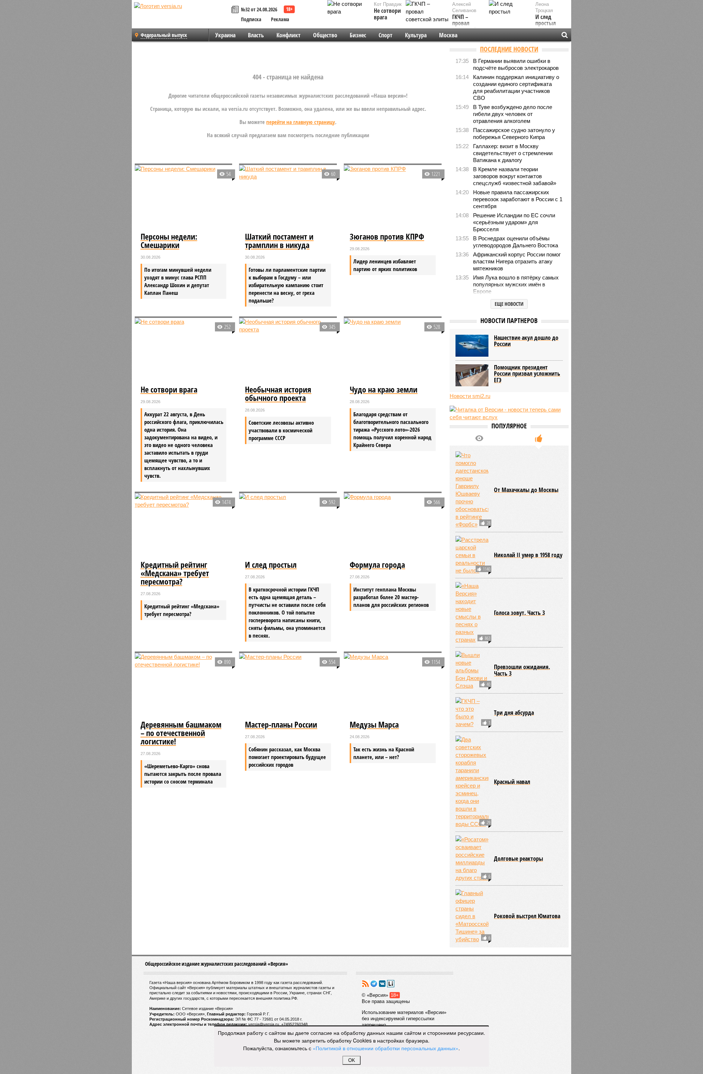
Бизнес (358, 35)
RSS (365, 983)
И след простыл (545, 20)
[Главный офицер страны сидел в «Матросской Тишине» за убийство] (471, 916)
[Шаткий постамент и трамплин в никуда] (288, 197)
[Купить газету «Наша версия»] (236, 10)
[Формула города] (393, 525)
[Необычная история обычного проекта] (288, 350)
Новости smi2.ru (470, 396)
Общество (325, 35)
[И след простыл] (288, 525)
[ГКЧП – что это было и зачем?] (471, 712)
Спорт (386, 35)
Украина (225, 35)
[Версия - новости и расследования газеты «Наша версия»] (181, 17)
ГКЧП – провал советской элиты (464, 27)
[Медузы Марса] (393, 685)
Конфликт (288, 35)
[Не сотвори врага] (184, 350)
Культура (416, 35)
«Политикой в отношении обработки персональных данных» (385, 1048)
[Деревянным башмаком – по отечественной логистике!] (184, 685)
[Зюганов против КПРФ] (393, 197)
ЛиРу (390, 983)
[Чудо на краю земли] (393, 350)
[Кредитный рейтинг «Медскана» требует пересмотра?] (184, 525)
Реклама (280, 19)
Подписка (251, 19)
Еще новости (509, 303)
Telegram (373, 983)
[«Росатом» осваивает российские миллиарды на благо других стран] (471, 858)
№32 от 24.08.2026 (259, 9)
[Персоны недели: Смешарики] (184, 197)
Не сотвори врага (387, 14)
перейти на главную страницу (300, 121)
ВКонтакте (382, 983)
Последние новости (509, 49)
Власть (256, 35)
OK (351, 1060)
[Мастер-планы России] (288, 685)
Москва (448, 35)
